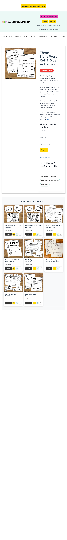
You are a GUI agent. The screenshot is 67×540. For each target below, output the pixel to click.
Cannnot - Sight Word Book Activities (12, 260)
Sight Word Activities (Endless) (50, 180)
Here (56, 166)
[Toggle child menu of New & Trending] (59, 25)
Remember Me (46, 145)
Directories (40, 25)
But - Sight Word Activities (10, 295)
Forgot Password (45, 157)
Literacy (53, 176)
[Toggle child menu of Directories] (45, 25)
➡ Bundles (49, 16)
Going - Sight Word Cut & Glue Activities (54, 226)
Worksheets (44, 176)
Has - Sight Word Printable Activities (31, 295)
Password (43, 137)
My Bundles (42, 29)
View (8, 234)
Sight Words (44, 184)
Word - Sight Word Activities (31, 260)
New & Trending (53, 25)
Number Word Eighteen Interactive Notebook (53, 260)
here (47, 119)
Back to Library (47, 70)
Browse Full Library (53, 29)
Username (43, 131)
